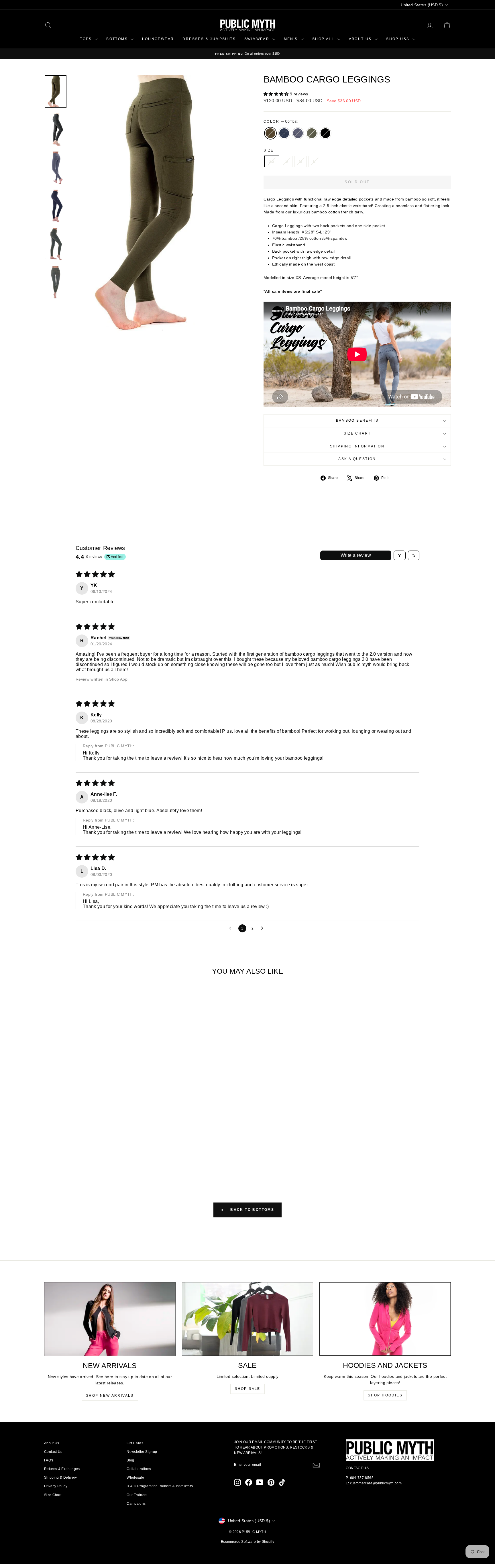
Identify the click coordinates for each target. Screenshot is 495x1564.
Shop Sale (247, 1389)
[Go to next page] (263, 928)
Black (325, 133)
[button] (277, 94)
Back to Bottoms (251, 1210)
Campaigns (136, 1504)
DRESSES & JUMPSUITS (209, 39)
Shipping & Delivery (60, 1477)
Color (280, 121)
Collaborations (139, 1469)
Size (269, 150)
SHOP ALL (324, 39)
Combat (270, 133)
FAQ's (49, 1460)
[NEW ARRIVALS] (110, 1319)
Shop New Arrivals (110, 1396)
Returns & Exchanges (62, 1469)
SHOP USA (398, 39)
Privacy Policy (55, 1486)
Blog (130, 1460)
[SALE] (247, 1319)
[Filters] (400, 555)
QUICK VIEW (92, 1129)
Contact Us (53, 1452)
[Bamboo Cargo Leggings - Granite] (85, 1154)
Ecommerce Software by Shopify (247, 1542)
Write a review (356, 555)
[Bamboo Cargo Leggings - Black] (108, 1154)
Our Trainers (137, 1495)
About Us (51, 1443)
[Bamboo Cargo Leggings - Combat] (77, 1154)
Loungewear (158, 39)
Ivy (311, 133)
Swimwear (257, 39)
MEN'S (291, 39)
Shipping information (357, 446)
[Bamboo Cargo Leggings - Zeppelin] (92, 1154)
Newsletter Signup (142, 1452)
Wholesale (135, 1477)
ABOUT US (361, 39)
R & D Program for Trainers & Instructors (160, 1486)
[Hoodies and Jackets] (385, 1319)
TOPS (86, 39)
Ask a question (357, 459)
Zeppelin (298, 133)
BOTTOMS (117, 39)
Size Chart (357, 433)
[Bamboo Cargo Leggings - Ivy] (100, 1154)
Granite (284, 133)
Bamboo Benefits (357, 420)
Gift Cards (135, 1443)
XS (271, 161)
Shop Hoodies (385, 1395)
